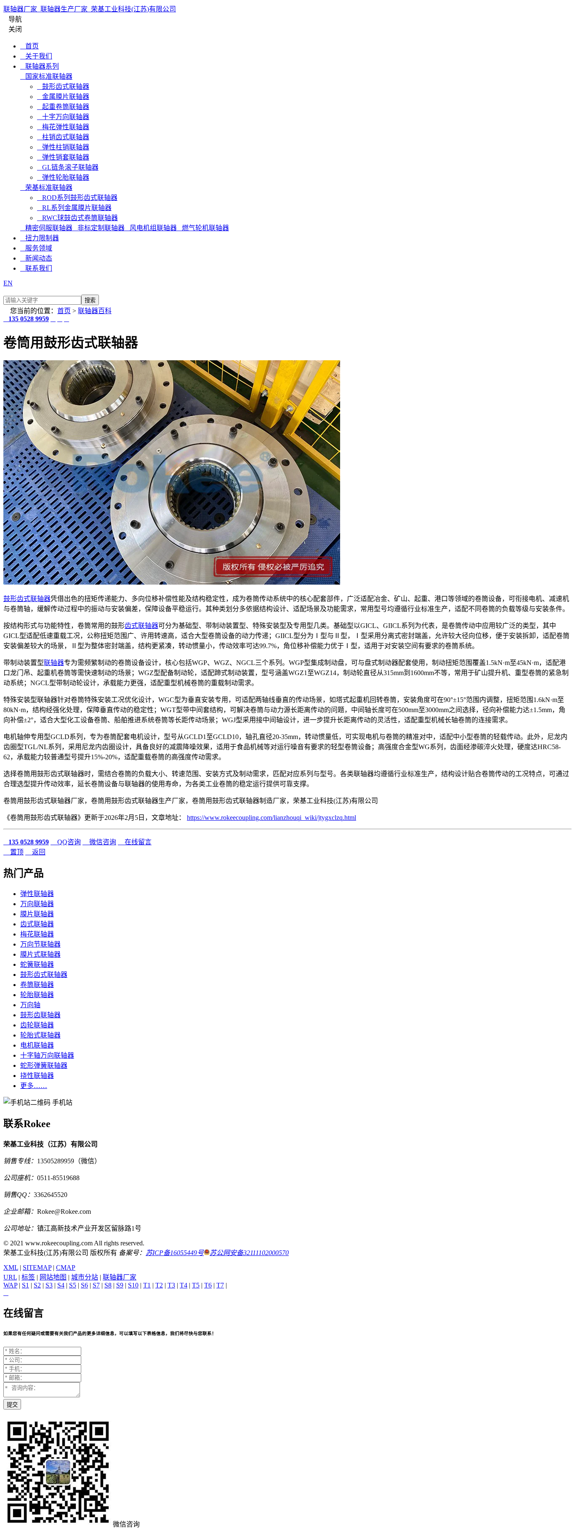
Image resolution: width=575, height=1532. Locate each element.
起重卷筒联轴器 (63, 106)
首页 (29, 46)
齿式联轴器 (141, 625)
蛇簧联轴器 (37, 964)
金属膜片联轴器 (63, 96)
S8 (108, 1285)
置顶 (13, 852)
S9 (119, 1285)
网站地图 (53, 1277)
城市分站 (84, 1277)
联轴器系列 (39, 66)
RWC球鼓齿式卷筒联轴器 (77, 217)
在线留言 (135, 842)
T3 (171, 1285)
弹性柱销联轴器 (63, 147)
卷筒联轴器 (37, 984)
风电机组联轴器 (151, 227)
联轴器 (54, 662)
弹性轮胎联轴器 (63, 177)
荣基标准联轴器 (46, 187)
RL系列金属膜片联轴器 (74, 207)
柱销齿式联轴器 (63, 137)
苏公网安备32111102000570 (249, 1252)
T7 (220, 1285)
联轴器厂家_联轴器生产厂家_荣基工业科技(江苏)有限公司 (89, 9)
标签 (28, 1277)
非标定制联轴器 (98, 227)
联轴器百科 (95, 310)
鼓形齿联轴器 (40, 1015)
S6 (84, 1285)
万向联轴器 (37, 903)
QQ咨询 (66, 842)
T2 (159, 1285)
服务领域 (36, 248)
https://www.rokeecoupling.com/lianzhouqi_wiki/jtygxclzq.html (271, 817)
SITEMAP (37, 1267)
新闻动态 (36, 258)
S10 (133, 1285)
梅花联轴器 (37, 934)
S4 (60, 1285)
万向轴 (30, 1004)
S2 (37, 1285)
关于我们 (36, 56)
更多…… (33, 1085)
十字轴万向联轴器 (47, 1055)
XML (10, 1267)
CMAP (65, 1267)
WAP (10, 1285)
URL (10, 1277)
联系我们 (36, 268)
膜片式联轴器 (40, 954)
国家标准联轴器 (46, 76)
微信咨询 (99, 842)
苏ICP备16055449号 (175, 1252)
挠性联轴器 (37, 1075)
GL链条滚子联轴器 (67, 167)
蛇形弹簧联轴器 (43, 1065)
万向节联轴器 (40, 944)
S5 (72, 1285)
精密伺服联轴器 (46, 227)
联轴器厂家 (119, 1277)
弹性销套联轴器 (63, 157)
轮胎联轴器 (37, 994)
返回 (35, 852)
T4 (183, 1285)
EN (8, 283)
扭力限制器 (39, 238)
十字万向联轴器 (63, 116)
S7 (96, 1285)
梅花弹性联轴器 (63, 126)
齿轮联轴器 (37, 1025)
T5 (196, 1285)
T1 (147, 1285)
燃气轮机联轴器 (203, 227)
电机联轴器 (37, 1045)
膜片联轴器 (37, 914)
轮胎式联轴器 (40, 1035)
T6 (208, 1285)
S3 (49, 1285)
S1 (25, 1285)
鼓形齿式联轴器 (63, 86)
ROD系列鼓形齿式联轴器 (77, 197)
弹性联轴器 (37, 893)
